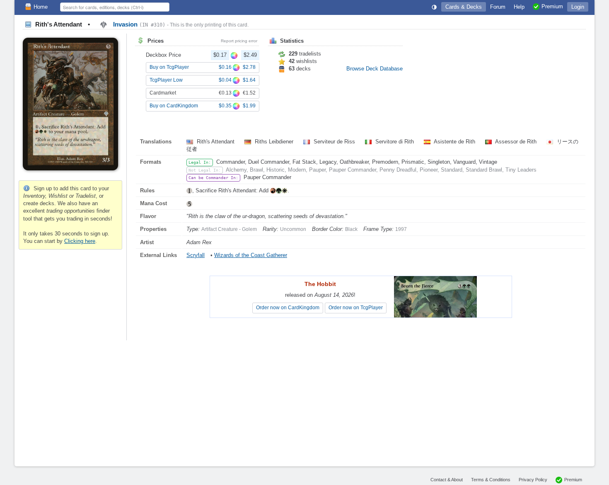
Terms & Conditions (490, 479)
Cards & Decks (463, 7)
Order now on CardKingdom (287, 307)
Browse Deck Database (374, 68)
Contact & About (446, 479)
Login (577, 7)
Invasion (138, 24)
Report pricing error (239, 41)
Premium (573, 479)
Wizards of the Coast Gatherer (250, 255)
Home (41, 7)
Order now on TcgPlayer (356, 307)
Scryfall (195, 255)
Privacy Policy (533, 479)
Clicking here (79, 241)
